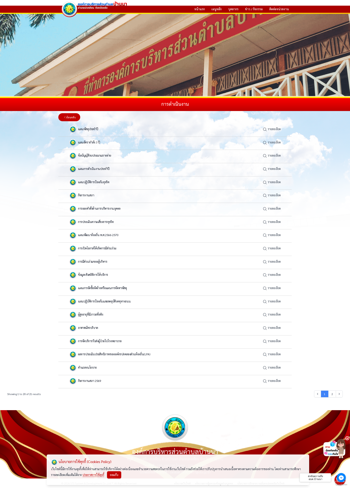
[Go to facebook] (341, 477)
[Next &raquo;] (339, 393)
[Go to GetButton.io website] (341, 484)
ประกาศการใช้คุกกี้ (93, 475)
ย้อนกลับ (71, 117)
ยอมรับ (114, 475)
